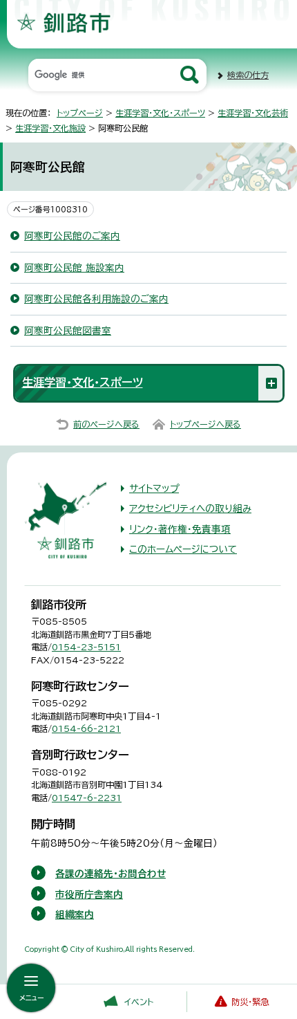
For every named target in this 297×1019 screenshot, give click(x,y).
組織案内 (74, 914)
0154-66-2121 (86, 728)
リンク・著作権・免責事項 (180, 529)
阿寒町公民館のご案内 (72, 236)
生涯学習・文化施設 (50, 128)
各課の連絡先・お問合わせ (110, 874)
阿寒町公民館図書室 (67, 331)
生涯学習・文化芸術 (253, 113)
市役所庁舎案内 (89, 894)
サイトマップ (154, 488)
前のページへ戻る (106, 424)
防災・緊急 (250, 1002)
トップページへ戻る (205, 424)
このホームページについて (183, 549)
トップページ (80, 113)
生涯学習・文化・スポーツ (160, 113)
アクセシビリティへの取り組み (190, 508)
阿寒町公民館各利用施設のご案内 (96, 299)
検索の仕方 (248, 75)
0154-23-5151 (86, 647)
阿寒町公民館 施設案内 (74, 268)
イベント (138, 1002)
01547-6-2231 (87, 797)
